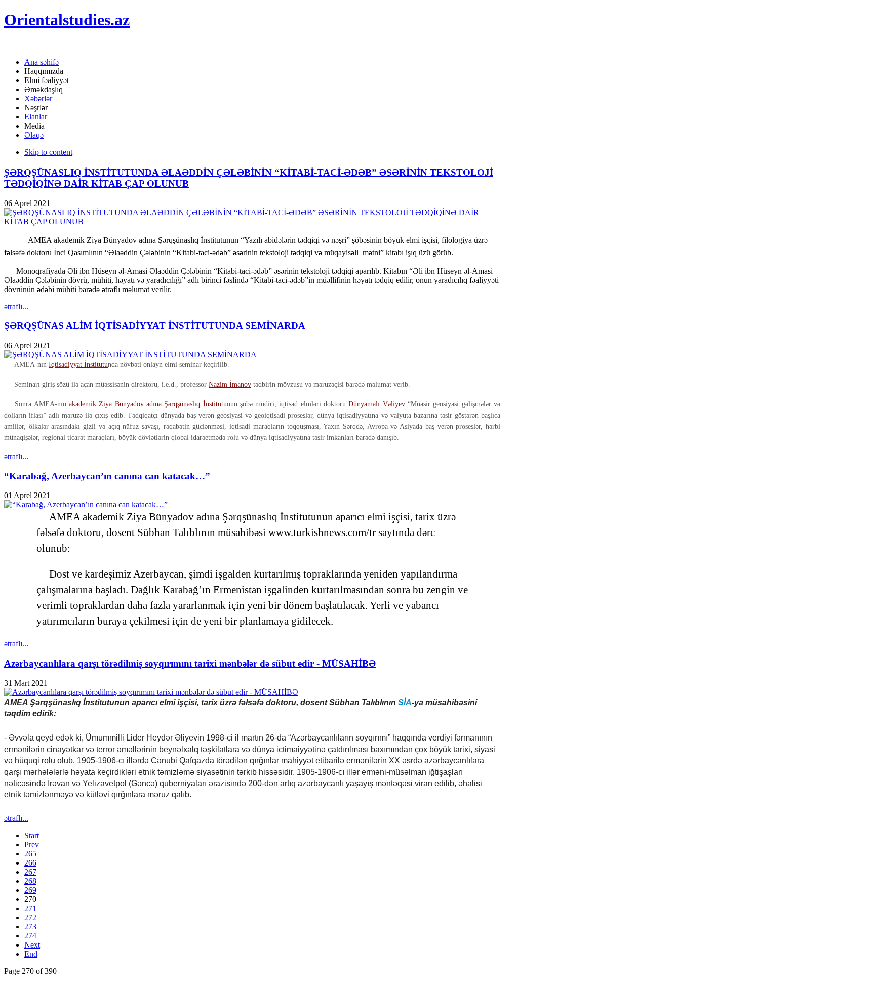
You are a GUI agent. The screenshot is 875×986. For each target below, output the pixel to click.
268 (30, 881)
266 (30, 862)
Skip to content (48, 152)
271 (30, 908)
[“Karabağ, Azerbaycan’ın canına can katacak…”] (86, 504)
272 (30, 917)
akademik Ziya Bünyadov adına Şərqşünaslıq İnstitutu (148, 404)
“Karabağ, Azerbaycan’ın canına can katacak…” (107, 476)
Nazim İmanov (230, 384)
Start (31, 835)
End (30, 954)
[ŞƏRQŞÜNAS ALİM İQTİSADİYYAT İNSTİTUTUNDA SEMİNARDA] (130, 354)
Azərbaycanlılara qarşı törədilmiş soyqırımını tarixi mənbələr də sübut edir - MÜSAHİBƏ (190, 663)
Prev (31, 844)
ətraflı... (16, 306)
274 (30, 935)
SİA (405, 702)
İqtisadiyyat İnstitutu (78, 364)
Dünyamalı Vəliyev (376, 404)
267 (30, 872)
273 (30, 926)
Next (32, 944)
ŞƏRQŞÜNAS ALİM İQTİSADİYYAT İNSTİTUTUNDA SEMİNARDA (154, 325)
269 (30, 890)
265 (30, 853)
